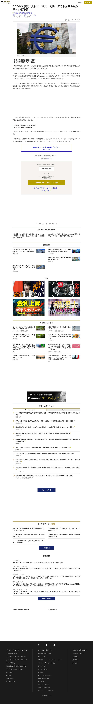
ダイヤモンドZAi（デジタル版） (46, 663)
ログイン (80, 2)
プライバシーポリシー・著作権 (14, 669)
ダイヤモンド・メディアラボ (45, 690)
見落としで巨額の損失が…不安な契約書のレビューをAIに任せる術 (29, 529)
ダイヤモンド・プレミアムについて (16, 657)
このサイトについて (11, 653)
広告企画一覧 (52, 609)
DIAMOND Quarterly (43, 678)
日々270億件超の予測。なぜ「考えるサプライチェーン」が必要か (29, 541)
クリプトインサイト (43, 684)
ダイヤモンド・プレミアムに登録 (46, 182)
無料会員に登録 (46, 169)
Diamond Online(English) (44, 653)
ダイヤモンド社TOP (77, 653)
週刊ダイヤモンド (42, 657)
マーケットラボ (30, 410)
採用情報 (74, 660)
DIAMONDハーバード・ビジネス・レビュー (50, 660)
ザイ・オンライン (42, 669)
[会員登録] (88, 2)
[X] (38, 645)
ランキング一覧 (46, 490)
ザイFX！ (40, 672)
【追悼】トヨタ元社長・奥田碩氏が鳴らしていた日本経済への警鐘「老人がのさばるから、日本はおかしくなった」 (29, 236)
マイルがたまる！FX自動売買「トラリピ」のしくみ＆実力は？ (64, 529)
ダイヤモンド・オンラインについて (16, 650)
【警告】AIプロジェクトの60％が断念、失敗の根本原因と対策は (64, 535)
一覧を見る (46, 548)
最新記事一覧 (46, 599)
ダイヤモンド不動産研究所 (45, 675)
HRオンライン (42, 681)
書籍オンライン (42, 666)
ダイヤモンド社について (79, 650)
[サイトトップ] (7, 2)
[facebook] (46, 645)
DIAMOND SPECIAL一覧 (21, 609)
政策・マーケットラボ (30, 15)
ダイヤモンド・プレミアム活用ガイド (16, 660)
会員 (63, 410)
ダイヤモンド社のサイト (45, 650)
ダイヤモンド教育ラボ (44, 687)
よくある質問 (10, 672)
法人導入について (11, 681)
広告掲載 (8, 675)
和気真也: (22, 13)
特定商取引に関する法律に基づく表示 (16, 666)
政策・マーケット (18, 15)
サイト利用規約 (10, 663)
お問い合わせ (10, 678)
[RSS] (54, 645)
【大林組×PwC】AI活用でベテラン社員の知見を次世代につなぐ (29, 535)
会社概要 (74, 657)
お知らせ (74, 663)
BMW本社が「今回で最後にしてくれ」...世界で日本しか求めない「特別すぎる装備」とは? (64, 235)
